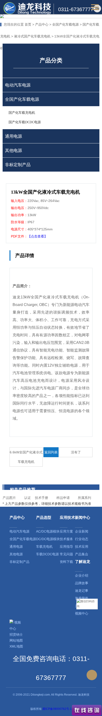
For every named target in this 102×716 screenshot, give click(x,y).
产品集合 (81, 554)
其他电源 (16, 554)
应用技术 (67, 517)
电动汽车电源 (19, 531)
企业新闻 (81, 531)
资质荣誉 (81, 598)
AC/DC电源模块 (48, 531)
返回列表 (51, 452)
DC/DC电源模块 (48, 539)
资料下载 (66, 562)
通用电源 (16, 546)
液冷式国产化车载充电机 (32, 36)
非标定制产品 (19, 562)
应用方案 (66, 531)
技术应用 (81, 546)
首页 (28, 24)
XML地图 (16, 646)
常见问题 (66, 554)
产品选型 (43, 517)
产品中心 (41, 24)
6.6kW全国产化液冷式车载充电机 (26, 457)
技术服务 (66, 539)
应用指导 (66, 546)
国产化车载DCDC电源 (25, 122)
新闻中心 (82, 517)
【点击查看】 (37, 236)
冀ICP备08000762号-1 (57, 709)
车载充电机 (44, 546)
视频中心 (81, 613)
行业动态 (81, 539)
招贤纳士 (16, 634)
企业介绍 (81, 575)
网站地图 (16, 640)
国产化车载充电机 (22, 112)
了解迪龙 (82, 562)
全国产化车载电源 (65, 24)
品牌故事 (81, 583)
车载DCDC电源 (47, 554)
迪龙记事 (81, 591)
